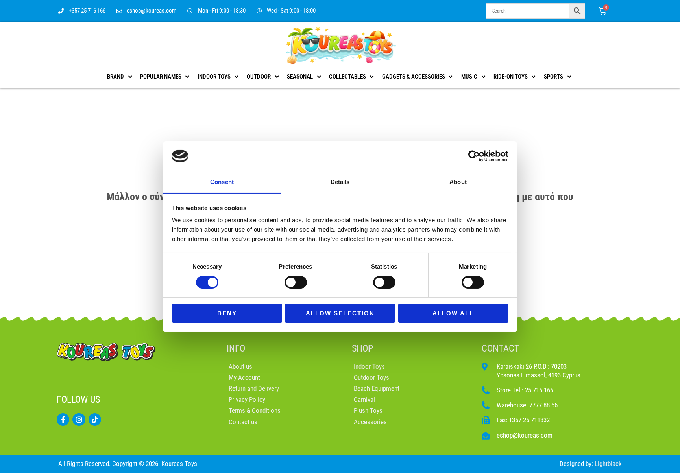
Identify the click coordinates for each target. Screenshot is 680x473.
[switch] (296, 282)
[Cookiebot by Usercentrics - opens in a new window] (474, 156)
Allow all (453, 313)
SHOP (362, 348)
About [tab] (458, 182)
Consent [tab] (222, 182)
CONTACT (500, 348)
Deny (227, 313)
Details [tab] (340, 182)
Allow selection (340, 313)
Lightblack (608, 463)
